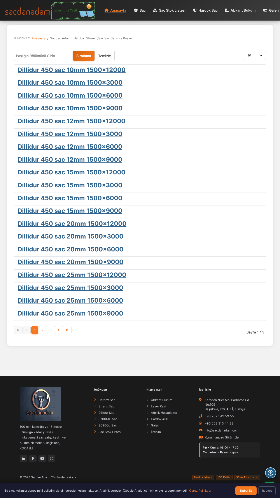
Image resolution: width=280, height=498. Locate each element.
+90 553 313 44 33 (219, 423)
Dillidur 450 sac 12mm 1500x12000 (71, 121)
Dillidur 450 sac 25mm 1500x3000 (70, 287)
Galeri (274, 10)
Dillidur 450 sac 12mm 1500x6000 (70, 146)
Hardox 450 (159, 419)
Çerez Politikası (200, 490)
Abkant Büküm (243, 10)
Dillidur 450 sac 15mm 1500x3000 (70, 185)
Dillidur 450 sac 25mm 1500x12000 (72, 275)
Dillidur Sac (106, 412)
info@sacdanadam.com (221, 430)
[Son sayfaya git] (67, 330)
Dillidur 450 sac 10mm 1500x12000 (72, 70)
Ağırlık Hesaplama (164, 412)
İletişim (156, 432)
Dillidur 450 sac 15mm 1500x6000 (70, 198)
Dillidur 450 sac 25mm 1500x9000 (70, 313)
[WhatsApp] (51, 458)
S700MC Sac (107, 419)
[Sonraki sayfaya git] (58, 330)
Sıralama (83, 56)
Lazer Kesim (159, 406)
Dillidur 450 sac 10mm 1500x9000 (70, 108)
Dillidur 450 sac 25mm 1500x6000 (70, 300)
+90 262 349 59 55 (219, 416)
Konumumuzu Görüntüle (222, 437)
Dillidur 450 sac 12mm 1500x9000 (70, 159)
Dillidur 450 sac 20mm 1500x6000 (70, 249)
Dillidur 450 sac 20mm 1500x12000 (72, 223)
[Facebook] (33, 458)
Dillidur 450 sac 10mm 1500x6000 (70, 95)
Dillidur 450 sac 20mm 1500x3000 (70, 236)
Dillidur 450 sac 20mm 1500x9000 (70, 262)
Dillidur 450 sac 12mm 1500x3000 (70, 134)
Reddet (267, 490)
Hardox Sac (208, 10)
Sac (143, 10)
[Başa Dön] (270, 459)
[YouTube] (42, 458)
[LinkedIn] (23, 458)
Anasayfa (118, 10)
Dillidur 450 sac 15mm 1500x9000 (70, 210)
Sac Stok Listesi (172, 10)
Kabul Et (246, 490)
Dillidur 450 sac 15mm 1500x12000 (71, 172)
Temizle (104, 56)
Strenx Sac (106, 406)
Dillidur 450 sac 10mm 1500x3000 (70, 82)
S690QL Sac (107, 425)
